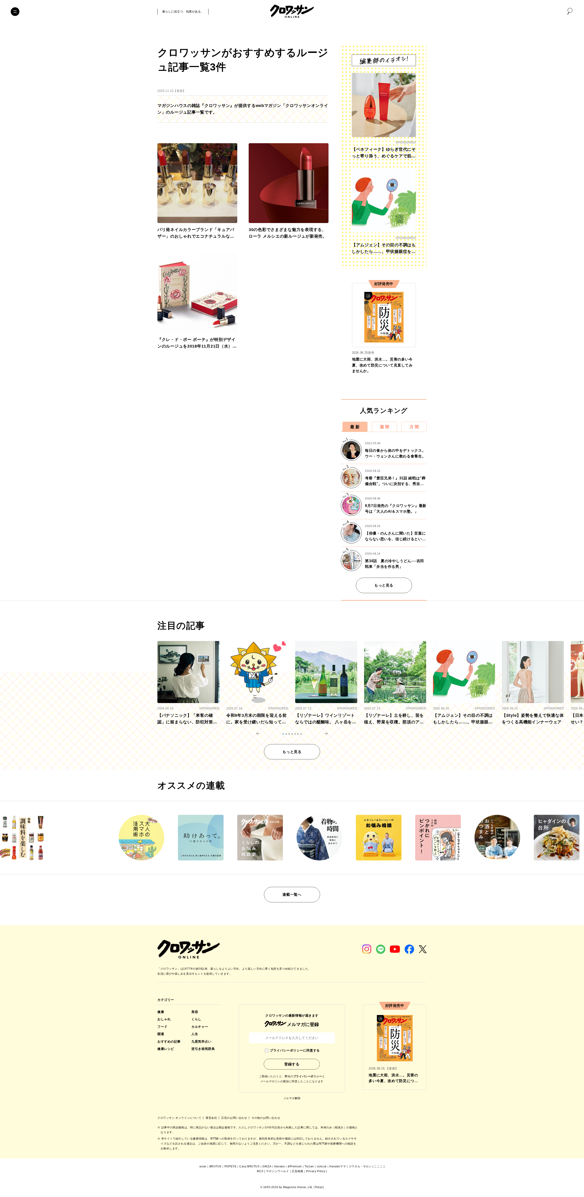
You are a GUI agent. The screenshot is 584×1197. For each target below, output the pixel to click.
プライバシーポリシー (307, 1076)
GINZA (266, 1166)
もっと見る (383, 585)
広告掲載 (297, 1171)
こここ (378, 1166)
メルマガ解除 (292, 1098)
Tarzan (309, 1166)
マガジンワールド (277, 1171)
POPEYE (230, 1166)
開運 (160, 1034)
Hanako (279, 1166)
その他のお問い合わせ (265, 1117)
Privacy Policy (315, 1171)
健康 (160, 1012)
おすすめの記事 (169, 1041)
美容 (194, 1012)
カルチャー (199, 1026)
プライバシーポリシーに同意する (295, 1050)
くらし (196, 1019)
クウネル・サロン (360, 1166)
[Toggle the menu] (15, 11)
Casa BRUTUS (249, 1166)
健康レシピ (165, 1049)
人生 (194, 1034)
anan (202, 1166)
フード (162, 1026)
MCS (260, 1171)
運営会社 (212, 1117)
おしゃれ (164, 1019)
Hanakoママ (337, 1166)
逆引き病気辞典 (203, 1049)
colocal (322, 1166)
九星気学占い (201, 1041)
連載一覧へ (291, 894)
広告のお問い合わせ (234, 1117)
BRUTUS (215, 1166)
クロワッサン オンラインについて (179, 1117)
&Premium (295, 1166)
